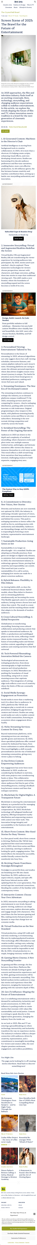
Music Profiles (23, 1167)
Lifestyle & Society (25, 7)
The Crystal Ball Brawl (10, 12)
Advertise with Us (6, 1205)
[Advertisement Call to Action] (18, 477)
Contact (20, 1207)
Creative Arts (7, 5)
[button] (34, 1214)
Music (16, 7)
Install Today (8, 495)
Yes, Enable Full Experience (18, 1228)
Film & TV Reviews (7, 1134)
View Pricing (7, 340)
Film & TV (30, 5)
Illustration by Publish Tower (26, 86)
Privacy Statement (19, 1242)
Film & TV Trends (13, 16)
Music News (22, 1094)
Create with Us (5, 1207)
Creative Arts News (7, 1167)
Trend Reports (23, 16)
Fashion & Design (19, 5)
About (20, 1205)
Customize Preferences (18, 1238)
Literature (8, 7)
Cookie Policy (11, 1242)
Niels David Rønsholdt (18, 127)
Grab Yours (18, 238)
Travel (3, 1094)
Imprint (27, 1242)
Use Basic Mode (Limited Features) (18, 1233)
